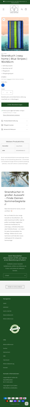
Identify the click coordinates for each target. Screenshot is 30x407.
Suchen (5, 348)
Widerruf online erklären (15, 287)
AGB (4, 356)
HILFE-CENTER (7, 311)
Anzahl (3, 89)
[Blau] (3, 85)
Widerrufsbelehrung (8, 363)
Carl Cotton (16, 404)
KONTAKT (5, 307)
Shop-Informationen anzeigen (11, 115)
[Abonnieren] (25, 275)
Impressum (6, 360)
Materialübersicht (8, 315)
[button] (3, 9)
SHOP (4, 303)
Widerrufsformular (8, 319)
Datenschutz (6, 352)
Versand (9, 79)
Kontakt (5, 367)
